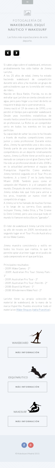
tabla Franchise (41, 309)
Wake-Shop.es (24, 309)
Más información (27, 352)
